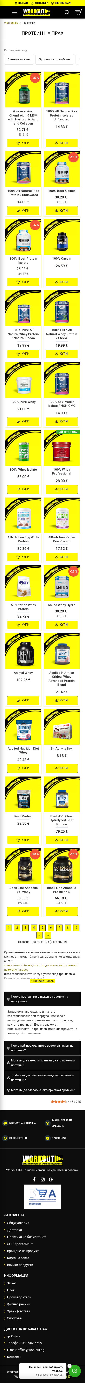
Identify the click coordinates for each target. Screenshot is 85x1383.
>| (48, 935)
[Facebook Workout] (34, 1179)
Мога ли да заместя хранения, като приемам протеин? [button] (43, 1063)
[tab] (42, 999)
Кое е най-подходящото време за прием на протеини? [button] (42, 1048)
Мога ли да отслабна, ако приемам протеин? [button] (43, 1090)
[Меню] (14, 12)
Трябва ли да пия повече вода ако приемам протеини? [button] (42, 1077)
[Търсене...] (67, 12)
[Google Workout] (51, 1179)
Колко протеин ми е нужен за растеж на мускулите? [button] (39, 999)
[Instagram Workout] (42, 1179)
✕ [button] (69, 1366)
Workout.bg (11, 22)
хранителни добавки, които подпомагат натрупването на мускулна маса (41, 967)
